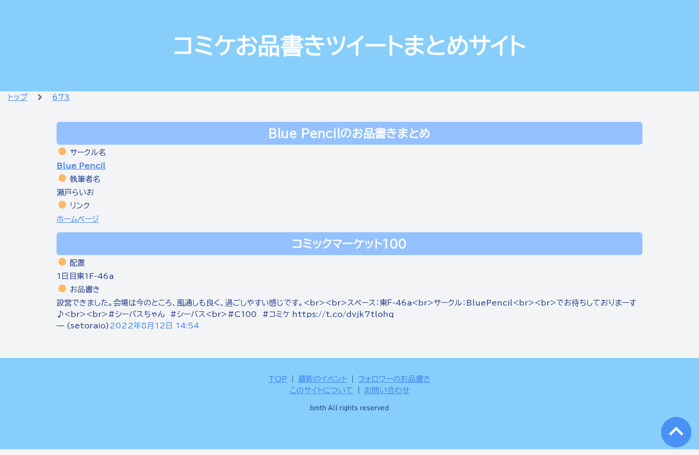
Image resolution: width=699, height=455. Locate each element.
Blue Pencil (81, 165)
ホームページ (78, 219)
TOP (278, 379)
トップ (18, 97)
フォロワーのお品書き (394, 379)
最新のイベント (322, 379)
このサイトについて (321, 390)
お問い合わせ (387, 390)
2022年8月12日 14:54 (154, 325)
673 (61, 97)
